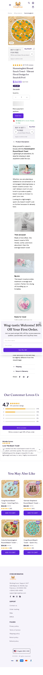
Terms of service (15, 630)
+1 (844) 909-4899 (16, 590)
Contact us (13, 605)
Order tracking (14, 609)
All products (18, 13)
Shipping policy (15, 633)
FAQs (11, 613)
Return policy (14, 637)
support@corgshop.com (18, 593)
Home (10, 13)
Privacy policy (14, 626)
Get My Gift (22, 350)
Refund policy (14, 641)
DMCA (12, 617)
